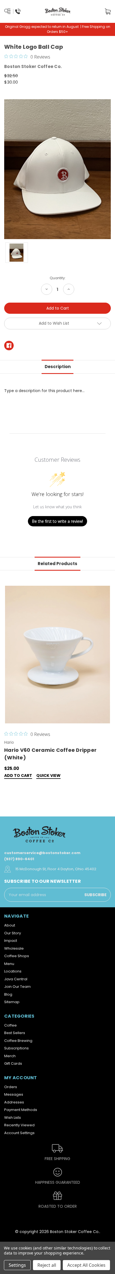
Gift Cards (13, 1063)
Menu (9, 963)
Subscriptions (16, 1048)
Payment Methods (20, 1109)
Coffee (10, 1025)
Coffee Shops (16, 956)
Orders (10, 1087)
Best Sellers (14, 1032)
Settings (17, 1265)
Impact (10, 940)
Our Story (12, 933)
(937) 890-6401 (19, 859)
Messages (13, 1094)
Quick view (48, 776)
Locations (12, 971)
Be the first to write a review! (57, 521)
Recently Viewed (19, 1125)
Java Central (15, 979)
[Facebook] (9, 345)
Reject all (46, 1265)
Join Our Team (17, 986)
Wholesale (14, 948)
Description (58, 366)
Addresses (14, 1102)
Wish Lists (12, 1117)
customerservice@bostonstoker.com (42, 852)
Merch (10, 1056)
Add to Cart (18, 776)
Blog (8, 994)
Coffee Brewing (18, 1040)
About (9, 925)
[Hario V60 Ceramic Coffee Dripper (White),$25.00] (57, 654)
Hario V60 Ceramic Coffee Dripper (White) (50, 754)
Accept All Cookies (86, 1265)
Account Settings (19, 1133)
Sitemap (12, 1002)
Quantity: (58, 278)
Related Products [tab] (57, 564)
